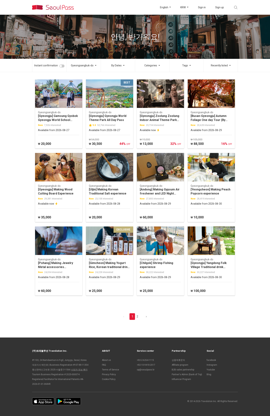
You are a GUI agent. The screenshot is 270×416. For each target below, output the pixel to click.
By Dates (116, 65)
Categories (150, 65)
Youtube (211, 369)
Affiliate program (180, 365)
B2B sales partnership (183, 369)
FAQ (104, 365)
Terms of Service (110, 369)
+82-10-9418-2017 (146, 365)
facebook (211, 360)
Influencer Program (181, 379)
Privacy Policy (109, 374)
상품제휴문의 (178, 360)
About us (106, 360)
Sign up (219, 7)
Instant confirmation (46, 65)
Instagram (212, 365)
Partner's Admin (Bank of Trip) (187, 374)
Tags (185, 65)
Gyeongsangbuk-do (82, 65)
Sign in (202, 7)
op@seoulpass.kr (145, 369)
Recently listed (219, 65)
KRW (183, 7)
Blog (209, 374)
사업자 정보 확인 (79, 369)
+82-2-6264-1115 (145, 360)
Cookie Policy (109, 379)
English (164, 7)
